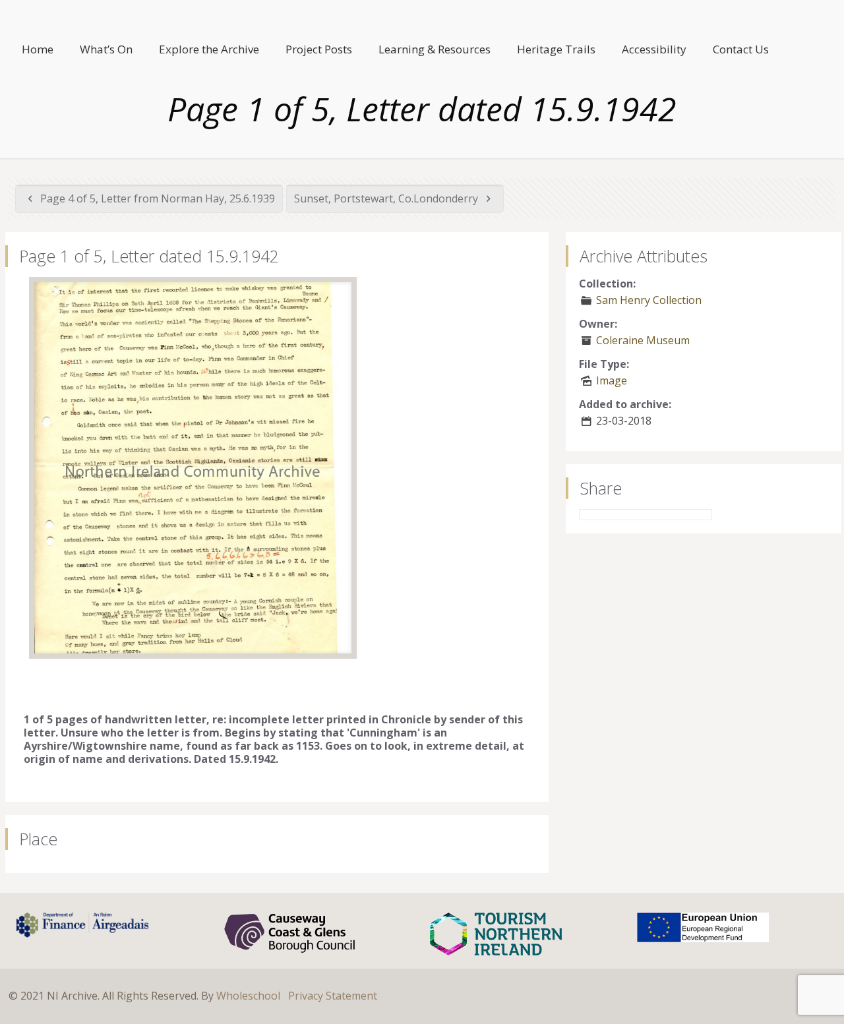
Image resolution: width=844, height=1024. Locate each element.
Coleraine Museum (643, 340)
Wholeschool (248, 995)
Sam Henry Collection (649, 300)
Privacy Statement (332, 995)
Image (611, 380)
